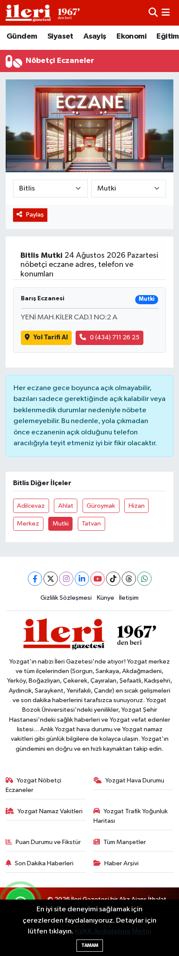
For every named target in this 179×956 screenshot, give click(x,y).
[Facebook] (35, 579)
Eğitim (167, 36)
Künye (105, 598)
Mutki (61, 523)
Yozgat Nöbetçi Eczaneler (34, 785)
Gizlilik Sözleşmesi (66, 598)
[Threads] (129, 579)
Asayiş (94, 36)
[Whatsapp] (144, 579)
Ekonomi (131, 36)
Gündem (22, 36)
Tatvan (91, 523)
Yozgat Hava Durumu (134, 780)
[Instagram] (66, 579)
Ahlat (65, 506)
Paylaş (35, 214)
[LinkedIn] (82, 579)
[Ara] (153, 12)
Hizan (137, 506)
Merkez (28, 523)
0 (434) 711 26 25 (114, 337)
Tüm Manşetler (124, 842)
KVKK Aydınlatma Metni (113, 931)
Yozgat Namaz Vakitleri (50, 811)
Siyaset (60, 36)
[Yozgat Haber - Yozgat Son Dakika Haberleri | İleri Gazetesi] (43, 13)
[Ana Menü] (166, 12)
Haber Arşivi (121, 863)
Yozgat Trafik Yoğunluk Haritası (130, 816)
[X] (50, 579)
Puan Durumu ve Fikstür (48, 842)
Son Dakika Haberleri (44, 863)
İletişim (129, 598)
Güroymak (100, 506)
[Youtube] (97, 579)
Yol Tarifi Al (50, 337)
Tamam (89, 945)
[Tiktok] (113, 579)
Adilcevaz (31, 506)
